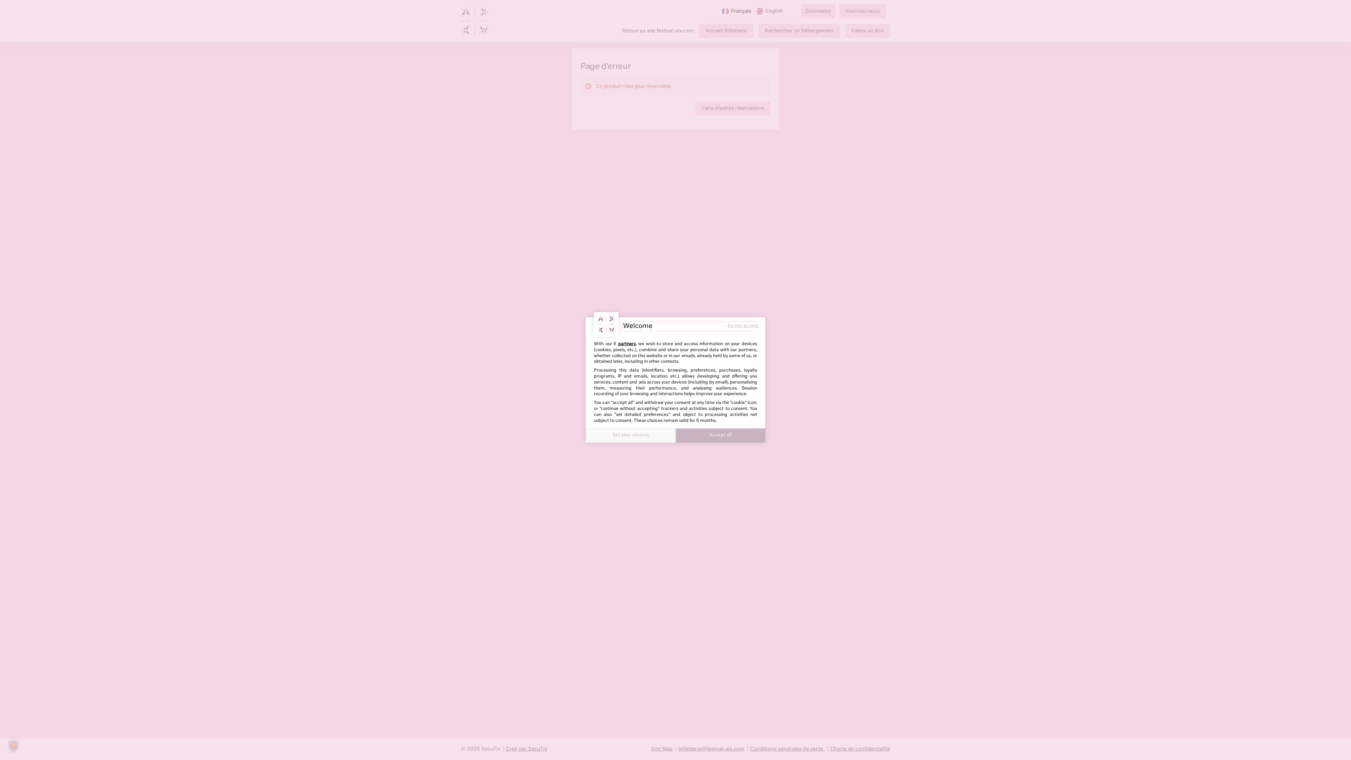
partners (627, 344)
